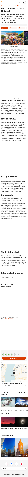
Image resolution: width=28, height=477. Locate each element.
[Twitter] (16, 464)
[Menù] (24, 2)
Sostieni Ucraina (19, 472)
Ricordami (15, 358)
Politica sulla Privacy (9, 474)
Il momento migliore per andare (11, 5)
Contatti (12, 472)
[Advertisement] (14, 80)
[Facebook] (11, 464)
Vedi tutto (6, 42)
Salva (5, 28)
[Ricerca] (19, 2)
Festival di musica (6, 25)
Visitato (14, 28)
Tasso (22, 28)
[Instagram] (6, 464)
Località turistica (17, 25)
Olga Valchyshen (9, 318)
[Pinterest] (21, 464)
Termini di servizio (19, 474)
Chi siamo (7, 472)
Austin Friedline (14, 46)
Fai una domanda (5, 281)
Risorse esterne (7, 277)
